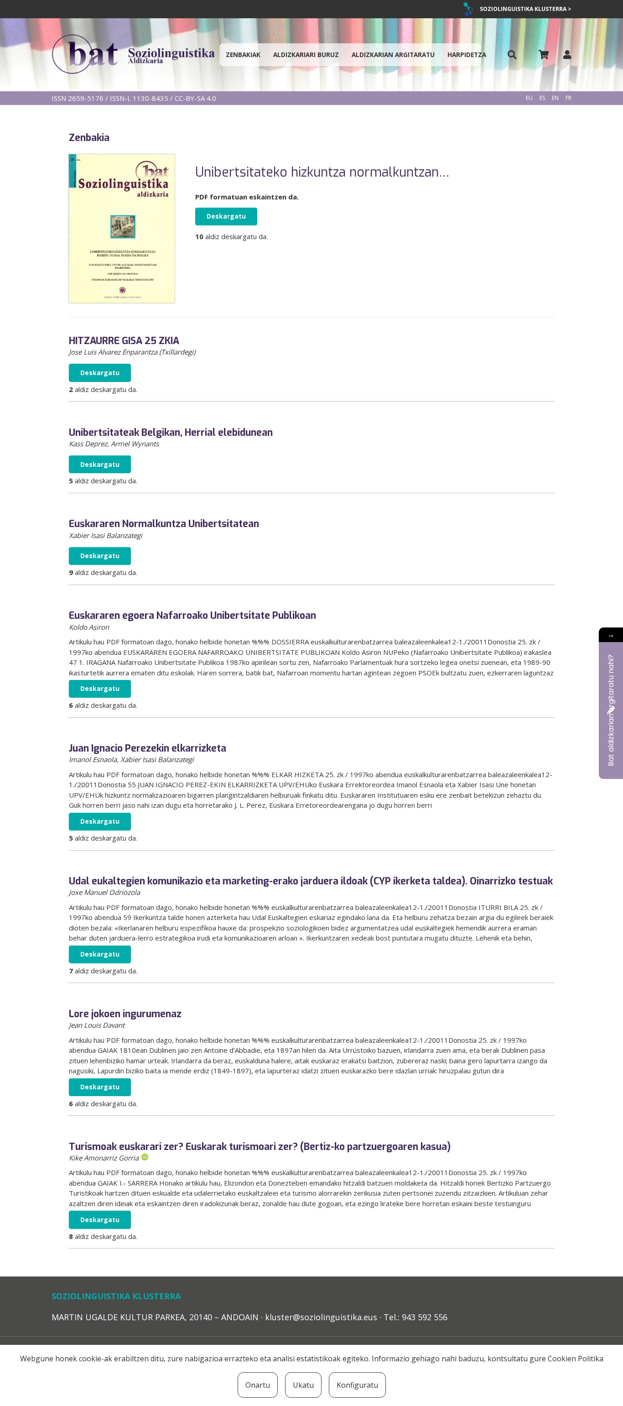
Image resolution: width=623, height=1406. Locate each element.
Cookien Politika (575, 1359)
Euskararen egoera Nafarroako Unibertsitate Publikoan (192, 615)
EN (555, 98)
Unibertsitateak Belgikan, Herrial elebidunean (171, 432)
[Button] (512, 55)
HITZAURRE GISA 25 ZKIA (124, 341)
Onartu (257, 1385)
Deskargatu (226, 216)
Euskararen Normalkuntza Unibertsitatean (164, 523)
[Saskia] (544, 54)
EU (529, 98)
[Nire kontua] (567, 54)
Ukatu (303, 1385)
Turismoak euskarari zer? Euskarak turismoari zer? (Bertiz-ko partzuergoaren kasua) (260, 1146)
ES (542, 98)
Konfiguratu (357, 1385)
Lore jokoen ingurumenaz (125, 1014)
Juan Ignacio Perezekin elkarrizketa (147, 748)
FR (568, 98)
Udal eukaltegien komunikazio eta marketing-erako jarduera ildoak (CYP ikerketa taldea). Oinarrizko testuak (311, 881)
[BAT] (133, 54)
